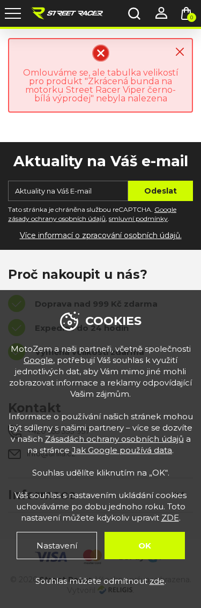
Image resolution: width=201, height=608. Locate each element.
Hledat (134, 13)
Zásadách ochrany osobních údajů (114, 439)
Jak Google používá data (122, 450)
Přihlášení (160, 13)
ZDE (170, 518)
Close (180, 52)
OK (144, 545)
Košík (191, 17)
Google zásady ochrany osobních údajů (92, 214)
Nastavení (56, 545)
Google (38, 360)
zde (157, 581)
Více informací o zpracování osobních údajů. (101, 235)
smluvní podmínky (138, 218)
